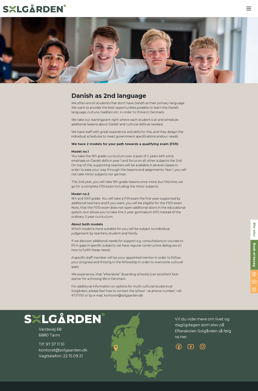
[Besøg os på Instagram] (203, 348)
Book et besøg (254, 255)
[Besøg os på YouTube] (191, 348)
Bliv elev (254, 230)
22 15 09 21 (73, 356)
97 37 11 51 (55, 344)
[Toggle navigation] (249, 8)
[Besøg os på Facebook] (179, 348)
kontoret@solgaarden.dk (63, 350)
